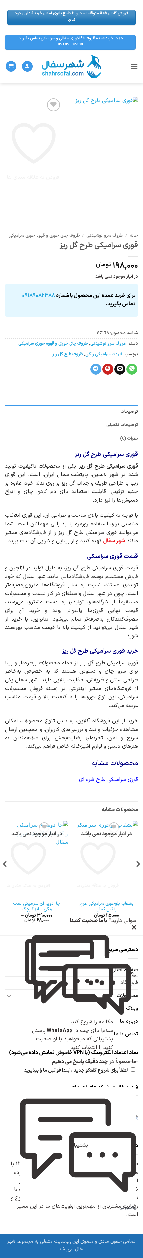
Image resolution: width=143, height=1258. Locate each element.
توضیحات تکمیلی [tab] (122, 425)
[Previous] (138, 877)
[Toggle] (9, 996)
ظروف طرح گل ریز (67, 354)
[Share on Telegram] (95, 369)
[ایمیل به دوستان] (119, 369)
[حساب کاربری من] (27, 66)
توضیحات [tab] (129, 411)
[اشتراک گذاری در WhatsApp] (131, 369)
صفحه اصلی (124, 970)
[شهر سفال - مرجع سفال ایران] (72, 66)
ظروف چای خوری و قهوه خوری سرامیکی (44, 235)
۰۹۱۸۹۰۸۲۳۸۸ (38, 296)
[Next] (5, 877)
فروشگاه (129, 983)
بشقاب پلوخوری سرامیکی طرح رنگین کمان (106, 906)
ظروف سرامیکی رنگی (103, 354)
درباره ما (129, 1021)
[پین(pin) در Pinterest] (107, 369)
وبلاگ (132, 1008)
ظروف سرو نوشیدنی (104, 235)
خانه (134, 235)
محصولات (127, 996)
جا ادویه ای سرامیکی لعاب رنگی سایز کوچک (36, 906)
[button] (134, 66)
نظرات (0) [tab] (129, 438)
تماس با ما (126, 1034)
